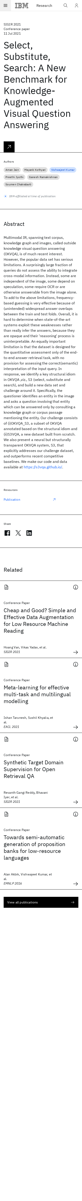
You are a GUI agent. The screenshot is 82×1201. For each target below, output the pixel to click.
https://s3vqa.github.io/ (43, 467)
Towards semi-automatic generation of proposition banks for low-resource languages (34, 847)
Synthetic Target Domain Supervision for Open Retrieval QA (34, 769)
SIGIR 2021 (12, 24)
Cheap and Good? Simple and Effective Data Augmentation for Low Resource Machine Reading (40, 620)
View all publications (22, 902)
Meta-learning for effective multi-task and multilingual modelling (37, 694)
